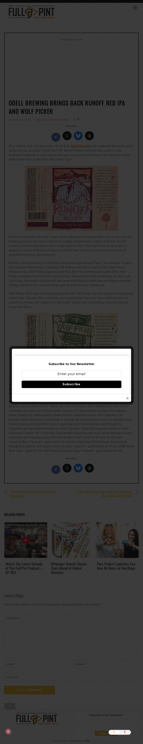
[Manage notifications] (8, 732)
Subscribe (71, 384)
